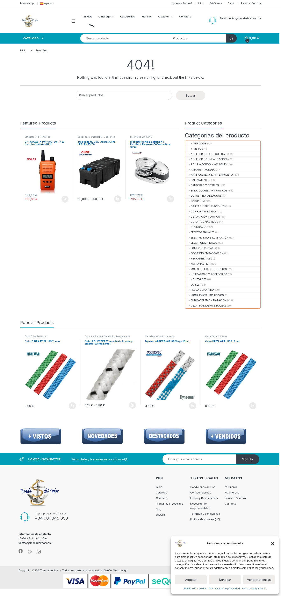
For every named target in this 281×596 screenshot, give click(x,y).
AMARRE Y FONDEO (203, 169)
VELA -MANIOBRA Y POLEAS (208, 305)
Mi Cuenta (216, 3)
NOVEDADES (198, 279)
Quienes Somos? (182, 3)
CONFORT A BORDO (203, 211)
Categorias (127, 16)
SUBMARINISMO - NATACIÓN (208, 300)
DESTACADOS (199, 227)
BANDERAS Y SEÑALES (205, 185)
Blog (91, 25)
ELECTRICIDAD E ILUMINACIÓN (209, 237)
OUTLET (196, 284)
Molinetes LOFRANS (141, 136)
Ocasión (163, 16)
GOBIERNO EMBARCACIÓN (207, 253)
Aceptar (190, 580)
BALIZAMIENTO (200, 180)
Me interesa (232, 492)
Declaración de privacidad (224, 588)
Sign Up (247, 459)
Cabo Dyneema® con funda (160, 336)
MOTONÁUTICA (200, 263)
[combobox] (125, 38)
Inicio (201, 3)
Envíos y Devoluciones (204, 498)
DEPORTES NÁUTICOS (204, 221)
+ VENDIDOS (198, 143)
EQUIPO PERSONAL (202, 248)
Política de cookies (195, 588)
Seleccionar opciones (113, 198)
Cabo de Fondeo (94, 336)
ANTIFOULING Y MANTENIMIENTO (212, 174)
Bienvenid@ (27, 3)
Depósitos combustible (90, 136)
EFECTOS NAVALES (202, 232)
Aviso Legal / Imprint (254, 588)
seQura (160, 514)
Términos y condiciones (205, 513)
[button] (273, 543)
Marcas (147, 16)
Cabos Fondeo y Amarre (117, 336)
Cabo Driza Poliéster (35, 336)
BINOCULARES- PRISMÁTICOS (209, 190)
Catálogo (104, 16)
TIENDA (87, 16)
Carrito (231, 3)
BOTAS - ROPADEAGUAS (206, 195)
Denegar (225, 580)
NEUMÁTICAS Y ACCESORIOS (209, 274)
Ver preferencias (259, 580)
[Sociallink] (21, 551)
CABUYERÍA (198, 201)
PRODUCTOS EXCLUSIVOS (207, 295)
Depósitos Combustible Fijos (96, 138)
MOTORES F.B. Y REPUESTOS (209, 269)
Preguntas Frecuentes (169, 503)
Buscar (190, 95)
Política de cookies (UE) (205, 519)
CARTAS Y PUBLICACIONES (207, 206)
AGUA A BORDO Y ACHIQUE (208, 164)
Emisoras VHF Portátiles (37, 136)
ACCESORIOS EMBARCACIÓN (208, 159)
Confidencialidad (200, 492)
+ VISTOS (197, 148)
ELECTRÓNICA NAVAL (204, 242)
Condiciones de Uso (202, 487)
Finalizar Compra (251, 3)
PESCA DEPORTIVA (202, 289)
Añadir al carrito (64, 199)
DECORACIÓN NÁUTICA (205, 216)
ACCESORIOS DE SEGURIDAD (208, 154)
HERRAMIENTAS (200, 258)
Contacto (185, 16)
